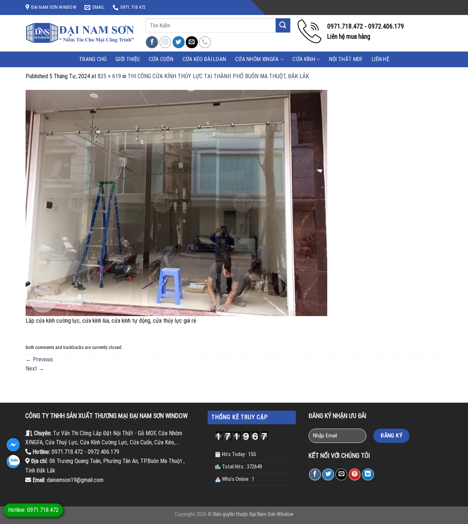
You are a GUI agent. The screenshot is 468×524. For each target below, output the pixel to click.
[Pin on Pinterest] (355, 474)
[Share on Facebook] (315, 474)
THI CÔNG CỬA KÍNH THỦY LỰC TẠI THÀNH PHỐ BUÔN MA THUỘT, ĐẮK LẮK (218, 76)
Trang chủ (93, 59)
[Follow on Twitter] (179, 42)
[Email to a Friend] (341, 474)
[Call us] (205, 42)
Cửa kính (303, 59)
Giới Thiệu (128, 59)
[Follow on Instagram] (165, 42)
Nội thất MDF (346, 59)
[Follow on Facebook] (152, 42)
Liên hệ (380, 59)
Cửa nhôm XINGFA (257, 59)
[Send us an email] (192, 42)
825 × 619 (109, 76)
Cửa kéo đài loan (204, 59)
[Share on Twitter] (328, 474)
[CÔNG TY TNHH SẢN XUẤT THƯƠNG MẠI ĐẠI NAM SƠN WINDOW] (80, 33)
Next (35, 368)
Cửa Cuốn (161, 59)
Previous (39, 359)
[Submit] (283, 25)
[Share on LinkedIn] (368, 474)
